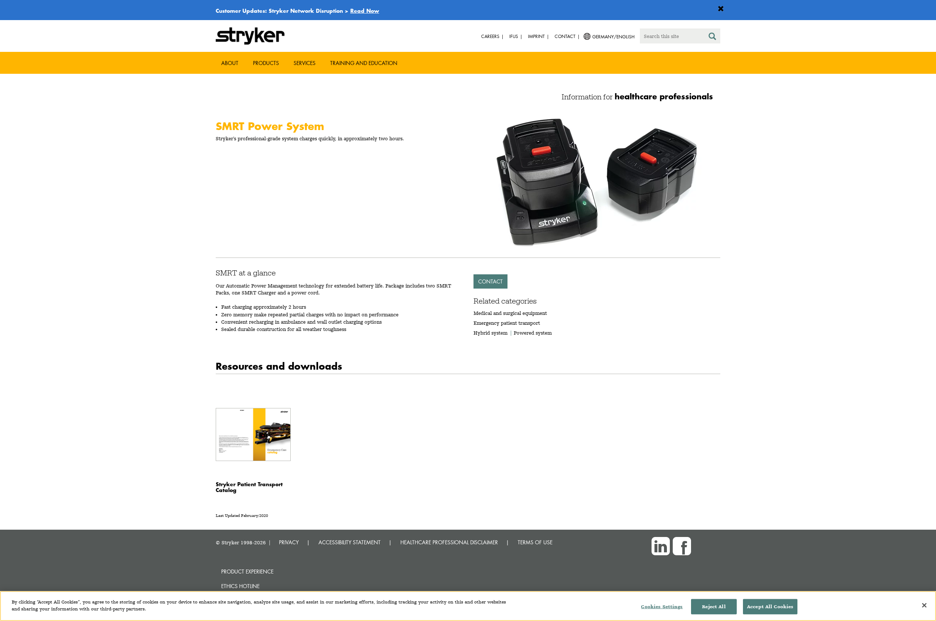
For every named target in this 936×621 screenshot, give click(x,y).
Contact (490, 281)
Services (305, 63)
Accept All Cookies (770, 606)
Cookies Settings (662, 606)
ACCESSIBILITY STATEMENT (349, 542)
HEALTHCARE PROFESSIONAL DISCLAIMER (449, 542)
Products (266, 63)
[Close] (924, 605)
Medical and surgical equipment (510, 313)
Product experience (247, 571)
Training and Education (363, 63)
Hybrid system (490, 333)
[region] (468, 606)
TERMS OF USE (535, 542)
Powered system (533, 333)
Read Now (364, 10)
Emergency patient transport (506, 323)
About (229, 63)
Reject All (713, 606)
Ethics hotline (240, 586)
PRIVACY (289, 542)
